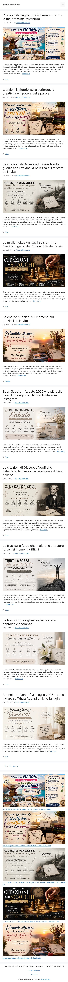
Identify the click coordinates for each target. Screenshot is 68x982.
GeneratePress (45, 979)
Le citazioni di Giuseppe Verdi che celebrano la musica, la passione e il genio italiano (33, 471)
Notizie (7, 381)
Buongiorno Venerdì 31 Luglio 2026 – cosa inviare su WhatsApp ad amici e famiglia (33, 696)
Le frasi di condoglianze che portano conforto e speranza (29, 622)
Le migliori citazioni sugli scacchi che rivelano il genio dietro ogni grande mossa (33, 244)
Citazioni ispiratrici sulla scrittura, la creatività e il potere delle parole (28, 91)
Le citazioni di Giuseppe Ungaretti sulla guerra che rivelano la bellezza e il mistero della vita (33, 167)
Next (15, 766)
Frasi (6, 79)
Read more (26, 74)
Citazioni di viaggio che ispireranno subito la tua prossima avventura (33, 17)
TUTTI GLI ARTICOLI (34, 970)
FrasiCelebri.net (11, 4)
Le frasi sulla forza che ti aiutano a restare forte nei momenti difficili (33, 547)
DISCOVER (34, 974)
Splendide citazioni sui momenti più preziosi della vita (22, 958)
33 (10, 766)
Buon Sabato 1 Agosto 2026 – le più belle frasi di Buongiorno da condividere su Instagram (32, 395)
